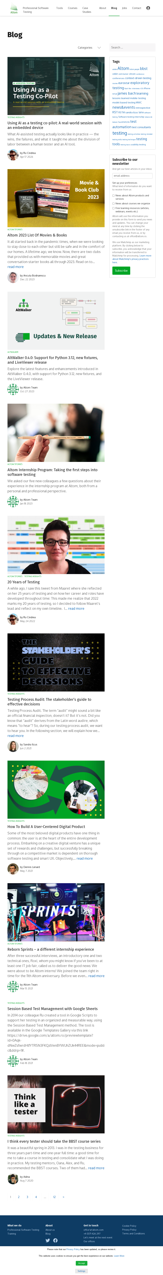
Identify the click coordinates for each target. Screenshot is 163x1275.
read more (15, 266)
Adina (26, 1176)
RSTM (121, 112)
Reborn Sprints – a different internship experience (50, 949)
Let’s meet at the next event (98, 1237)
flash (126, 88)
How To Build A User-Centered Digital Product (46, 826)
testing (119, 133)
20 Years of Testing (23, 582)
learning (142, 93)
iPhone (147, 88)
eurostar (124, 83)
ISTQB (114, 94)
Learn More (119, 1256)
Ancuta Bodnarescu (34, 275)
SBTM (141, 112)
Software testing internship (131, 117)
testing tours (125, 145)
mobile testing (138, 98)
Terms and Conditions (133, 1233)
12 (54, 1197)
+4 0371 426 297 (92, 1233)
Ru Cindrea (29, 153)
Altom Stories (14, 229)
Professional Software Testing (36, 9)
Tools (59, 8)
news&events (123, 107)
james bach (127, 93)
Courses (72, 8)
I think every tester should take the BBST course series (54, 1141)
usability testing (138, 144)
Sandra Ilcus (30, 744)
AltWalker (12, 352)
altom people (134, 69)
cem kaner (123, 74)
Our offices (89, 1241)
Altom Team (30, 387)
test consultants (141, 127)
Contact (136, 8)
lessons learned (120, 98)
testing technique (129, 139)
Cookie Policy (129, 1225)
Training (11, 1233)
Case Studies (86, 9)
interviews (136, 88)
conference (140, 74)
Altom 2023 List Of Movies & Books (37, 235)
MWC (139, 102)
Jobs (124, 8)
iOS (141, 88)
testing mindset (146, 134)
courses (115, 83)
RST (115, 112)
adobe (114, 69)
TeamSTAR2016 (124, 122)
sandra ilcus (131, 112)
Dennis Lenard (31, 867)
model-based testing (123, 102)
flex (130, 88)
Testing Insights (15, 117)
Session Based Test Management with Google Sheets (52, 1009)
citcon (132, 73)
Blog (114, 8)
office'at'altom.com (93, 1229)
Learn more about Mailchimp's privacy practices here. (131, 259)
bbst (144, 68)
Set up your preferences (124, 182)
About (102, 8)
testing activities (134, 134)
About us (50, 1229)
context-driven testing (138, 78)
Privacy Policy (129, 1229)
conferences (118, 78)
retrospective (143, 107)
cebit (115, 73)
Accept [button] (81, 1263)
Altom (123, 68)
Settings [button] (81, 1271)
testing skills (117, 139)
